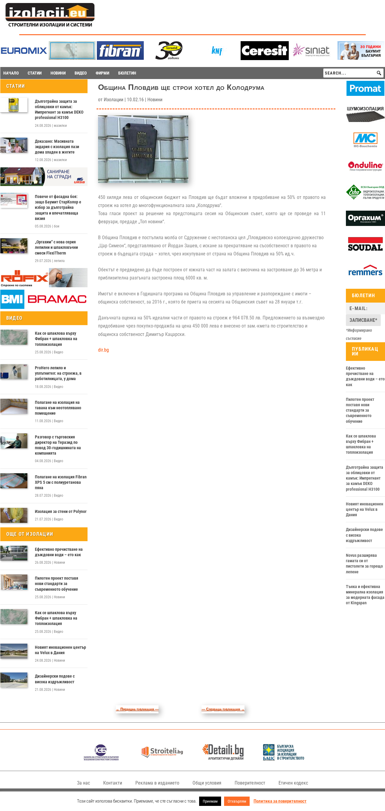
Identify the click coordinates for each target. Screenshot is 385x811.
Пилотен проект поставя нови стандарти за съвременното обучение (56, 583)
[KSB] (101, 759)
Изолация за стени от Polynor (61, 511)
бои (56, 226)
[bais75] (284, 759)
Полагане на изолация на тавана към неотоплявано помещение (58, 408)
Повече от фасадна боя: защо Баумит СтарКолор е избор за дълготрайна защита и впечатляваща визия (58, 207)
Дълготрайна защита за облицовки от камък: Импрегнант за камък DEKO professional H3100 (59, 109)
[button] (378, 73)
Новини (59, 562)
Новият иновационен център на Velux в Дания (60, 650)
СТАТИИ (35, 73)
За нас (83, 783)
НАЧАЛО (11, 73)
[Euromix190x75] (24, 58)
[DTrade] (365, 120)
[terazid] (168, 58)
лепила (59, 261)
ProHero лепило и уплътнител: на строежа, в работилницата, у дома (58, 373)
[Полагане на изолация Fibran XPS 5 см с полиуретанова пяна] (13, 480)
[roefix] (44, 285)
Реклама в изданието (157, 783)
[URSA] (44, 184)
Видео (58, 352)
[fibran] (120, 58)
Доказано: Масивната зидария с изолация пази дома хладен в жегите (57, 146)
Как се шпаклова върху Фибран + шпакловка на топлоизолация (56, 338)
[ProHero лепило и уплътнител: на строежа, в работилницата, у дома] (13, 371)
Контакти (112, 783)
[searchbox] (353, 73)
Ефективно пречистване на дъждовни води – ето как (59, 552)
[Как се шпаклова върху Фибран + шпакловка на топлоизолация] (13, 337)
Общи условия (206, 783)
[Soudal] (365, 250)
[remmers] (365, 276)
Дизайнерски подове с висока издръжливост (55, 679)
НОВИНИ (58, 73)
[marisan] (72, 58)
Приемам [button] (210, 801)
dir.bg (103, 350)
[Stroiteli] (162, 759)
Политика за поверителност (280, 801)
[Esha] (365, 198)
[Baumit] (360, 58)
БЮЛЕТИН (127, 73)
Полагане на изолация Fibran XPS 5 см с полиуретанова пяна (61, 482)
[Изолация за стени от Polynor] (13, 515)
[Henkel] (265, 58)
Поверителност (250, 783)
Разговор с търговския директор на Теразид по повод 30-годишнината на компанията (58, 445)
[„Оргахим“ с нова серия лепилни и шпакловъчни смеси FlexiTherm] (13, 245)
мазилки (60, 125)
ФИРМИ (102, 73)
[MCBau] (365, 146)
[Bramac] (44, 307)
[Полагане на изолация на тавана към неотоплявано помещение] (13, 406)
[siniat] (312, 58)
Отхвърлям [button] (237, 801)
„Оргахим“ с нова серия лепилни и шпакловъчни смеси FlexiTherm (56, 247)
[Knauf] (216, 58)
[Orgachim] (365, 224)
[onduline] (365, 172)
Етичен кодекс (293, 783)
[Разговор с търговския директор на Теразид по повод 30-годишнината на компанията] (13, 440)
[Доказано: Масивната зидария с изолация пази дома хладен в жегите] (13, 145)
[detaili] (223, 759)
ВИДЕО (81, 73)
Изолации (113, 99)
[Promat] (365, 94)
